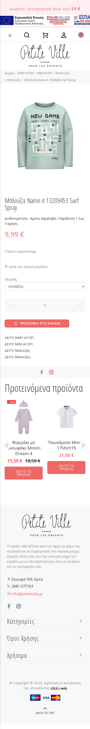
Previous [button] (4, 135)
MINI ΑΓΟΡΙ (44, 73)
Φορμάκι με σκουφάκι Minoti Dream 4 (23, 448)
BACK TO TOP (45, 713)
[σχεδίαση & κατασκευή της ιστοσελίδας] (59, 688)
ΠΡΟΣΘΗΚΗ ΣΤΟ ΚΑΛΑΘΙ (40, 323)
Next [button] (85, 135)
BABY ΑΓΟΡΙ (25, 73)
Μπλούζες (62, 73)
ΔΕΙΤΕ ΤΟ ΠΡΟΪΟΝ (23, 473)
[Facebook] (41, 372)
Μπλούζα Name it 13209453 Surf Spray (50, 80)
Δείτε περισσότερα (22, 251)
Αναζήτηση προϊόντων (19, 28)
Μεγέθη (11, 279)
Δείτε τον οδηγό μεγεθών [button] (28, 266)
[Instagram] (51, 372)
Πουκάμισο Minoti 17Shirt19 (66, 445)
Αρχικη (9, 73)
